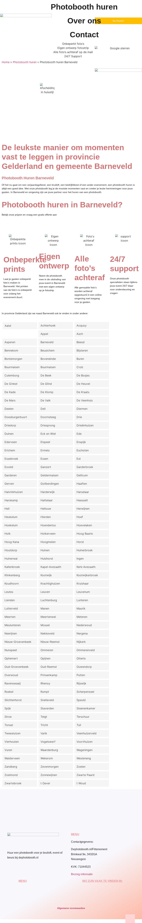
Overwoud (11, 675)
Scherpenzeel (85, 691)
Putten (81, 675)
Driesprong (48, 425)
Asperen (10, 342)
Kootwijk (46, 575)
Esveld (9, 467)
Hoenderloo (48, 525)
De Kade (10, 392)
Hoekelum (11, 525)
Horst (80, 542)
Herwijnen (83, 508)
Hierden (46, 517)
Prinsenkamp (49, 675)
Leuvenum (83, 592)
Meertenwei (48, 617)
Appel (44, 334)
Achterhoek (48, 325)
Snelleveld (47, 700)
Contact (84, 34)
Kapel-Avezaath (51, 567)
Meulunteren (13, 625)
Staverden (47, 708)
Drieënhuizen (85, 425)
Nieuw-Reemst (50, 641)
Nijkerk (81, 641)
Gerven (9, 483)
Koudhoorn (12, 583)
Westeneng (84, 758)
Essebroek (11, 458)
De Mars (10, 400)
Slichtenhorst (13, 700)
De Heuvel (83, 383)
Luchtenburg (49, 600)
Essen (44, 458)
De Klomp (47, 392)
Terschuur (83, 716)
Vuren (8, 750)
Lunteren (82, 600)
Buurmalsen (12, 367)
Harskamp (11, 500)
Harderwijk (48, 492)
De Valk (46, 400)
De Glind (46, 383)
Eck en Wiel (48, 433)
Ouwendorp (84, 666)
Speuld (81, 700)
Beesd (81, 342)
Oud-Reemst (49, 666)
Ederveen (11, 442)
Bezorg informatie (82, 874)
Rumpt (45, 691)
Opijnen (45, 658)
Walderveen (12, 758)
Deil (43, 408)
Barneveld (47, 342)
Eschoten (83, 450)
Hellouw (46, 508)
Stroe (8, 716)
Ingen (80, 558)
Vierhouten (12, 741)
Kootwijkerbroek (87, 575)
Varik (44, 733)
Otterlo (81, 658)
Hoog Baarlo (85, 533)
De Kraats (83, 392)
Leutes (9, 592)
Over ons (84, 20)
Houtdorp (11, 550)
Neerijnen (11, 633)
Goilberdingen (50, 483)
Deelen (9, 408)
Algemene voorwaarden (71, 908)
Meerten (10, 617)
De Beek (46, 375)
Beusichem (48, 350)
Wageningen (84, 750)
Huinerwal (11, 558)
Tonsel (9, 725)
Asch (80, 334)
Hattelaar (47, 500)
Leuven (45, 592)
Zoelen (81, 766)
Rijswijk (81, 683)
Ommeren (47, 650)
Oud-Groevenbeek (17, 666)
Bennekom (11, 350)
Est (79, 458)
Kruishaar (83, 583)
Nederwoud (84, 625)
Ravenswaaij (13, 683)
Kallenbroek (12, 567)
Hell (7, 508)
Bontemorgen (13, 358)
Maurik (81, 608)
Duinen (9, 433)
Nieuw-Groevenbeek (18, 641)
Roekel (9, 691)
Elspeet (45, 442)
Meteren (82, 617)
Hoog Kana (12, 542)
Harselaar (83, 492)
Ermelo (45, 450)
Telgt (44, 716)
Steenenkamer (86, 708)
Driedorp (10, 425)
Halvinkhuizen (14, 492)
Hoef (80, 517)
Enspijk (81, 442)
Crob (80, 367)
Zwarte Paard (85, 775)
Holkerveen (48, 533)
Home (6, 62)
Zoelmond (11, 775)
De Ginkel (11, 383)
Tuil (79, 725)
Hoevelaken (84, 525)
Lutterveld (11, 608)
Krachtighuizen (50, 583)
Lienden (10, 600)
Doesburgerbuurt (16, 417)
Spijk (8, 708)
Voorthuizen (84, 741)
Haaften (82, 483)
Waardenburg (49, 750)
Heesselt (82, 500)
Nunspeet (11, 650)
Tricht (44, 725)
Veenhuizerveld (86, 733)
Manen (45, 608)
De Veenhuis (85, 400)
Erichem (10, 450)
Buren (80, 358)
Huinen (45, 550)
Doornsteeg (48, 417)
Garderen (11, 475)
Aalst (8, 325)
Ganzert (46, 467)
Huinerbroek (85, 550)
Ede (79, 433)
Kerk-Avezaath (86, 567)
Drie (79, 417)
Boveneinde (48, 358)
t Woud (81, 783)
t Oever (45, 783)
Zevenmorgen (50, 766)
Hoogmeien (48, 542)
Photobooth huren (84, 6)
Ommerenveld (86, 650)
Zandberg (11, 766)
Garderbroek (85, 467)
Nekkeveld (47, 633)
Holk (8, 533)
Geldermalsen (49, 475)
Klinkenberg (12, 575)
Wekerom (47, 758)
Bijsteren (82, 350)
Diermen (82, 408)
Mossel (45, 625)
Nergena (82, 633)
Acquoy (82, 325)
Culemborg (12, 375)
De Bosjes (83, 375)
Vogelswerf (48, 741)
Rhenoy (45, 683)
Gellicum (82, 475)
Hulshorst (47, 558)
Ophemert (11, 658)
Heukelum (11, 517)
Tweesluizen (12, 733)
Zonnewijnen (49, 775)
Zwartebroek (13, 783)
